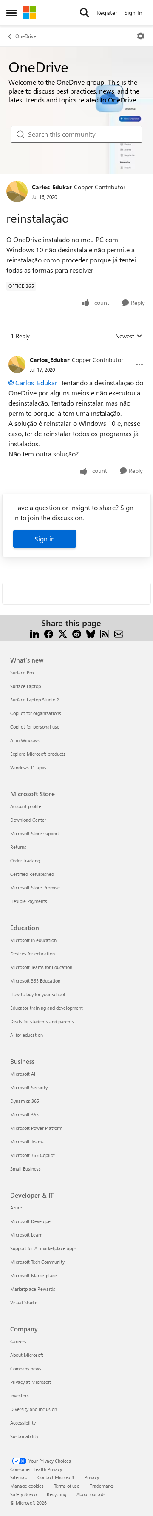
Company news (25, 1368)
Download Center (28, 820)
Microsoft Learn (26, 1235)
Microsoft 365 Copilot (32, 1155)
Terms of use (66, 1486)
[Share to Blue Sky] (90, 633)
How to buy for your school (37, 994)
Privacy (92, 1477)
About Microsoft (26, 1355)
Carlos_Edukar (52, 187)
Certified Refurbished (32, 874)
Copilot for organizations (35, 713)
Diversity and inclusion (33, 1409)
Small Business (25, 1168)
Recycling (56, 1494)
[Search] (84, 13)
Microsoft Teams (27, 1141)
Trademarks (102, 1486)
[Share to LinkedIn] (34, 633)
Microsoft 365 (24, 1114)
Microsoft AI (22, 1074)
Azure (16, 1207)
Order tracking (25, 860)
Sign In (133, 12)
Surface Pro (22, 672)
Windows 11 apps (28, 767)
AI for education (26, 1035)
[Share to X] (62, 633)
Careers (18, 1341)
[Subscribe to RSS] (104, 633)
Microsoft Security (29, 1087)
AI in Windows (25, 740)
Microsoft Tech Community (37, 1262)
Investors (19, 1395)
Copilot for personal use (35, 726)
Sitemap (18, 1477)
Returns (18, 847)
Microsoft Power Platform (36, 1128)
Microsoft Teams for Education (41, 967)
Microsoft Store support (34, 833)
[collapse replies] (76, 353)
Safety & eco (23, 1494)
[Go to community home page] (29, 12)
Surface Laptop (25, 686)
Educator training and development (46, 1008)
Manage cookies (27, 1486)
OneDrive (25, 36)
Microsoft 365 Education (35, 981)
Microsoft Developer (31, 1221)
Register (106, 12)
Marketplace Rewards (32, 1289)
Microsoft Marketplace (33, 1275)
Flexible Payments (28, 901)
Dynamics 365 (24, 1101)
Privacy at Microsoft (30, 1382)
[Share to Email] (118, 633)
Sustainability (24, 1436)
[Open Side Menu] (11, 12)
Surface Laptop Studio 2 (34, 699)
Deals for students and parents (42, 1021)
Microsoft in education (33, 940)
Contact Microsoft (55, 1477)
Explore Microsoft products (37, 754)
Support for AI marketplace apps (43, 1248)
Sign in (44, 538)
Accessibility (23, 1422)
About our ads (90, 1494)
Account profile (25, 806)
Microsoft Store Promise (35, 887)
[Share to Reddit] (76, 633)
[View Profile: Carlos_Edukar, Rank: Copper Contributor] (17, 191)
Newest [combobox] (128, 336)
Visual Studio (23, 1302)
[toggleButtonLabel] (141, 36)
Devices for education (32, 953)
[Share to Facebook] (48, 633)
